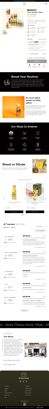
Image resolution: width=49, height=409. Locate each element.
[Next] (45, 198)
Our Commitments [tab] (9, 365)
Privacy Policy (28, 393)
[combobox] (41, 4)
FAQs (5, 397)
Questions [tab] (13, 227)
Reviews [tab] (6, 227)
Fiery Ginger (10, 275)
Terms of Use (28, 395)
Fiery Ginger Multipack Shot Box (35, 203)
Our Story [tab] (13, 345)
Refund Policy (28, 390)
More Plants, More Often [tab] (12, 360)
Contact (6, 388)
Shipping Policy (28, 388)
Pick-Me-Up (10, 256)
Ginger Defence (14, 202)
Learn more (39, 407)
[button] (31, 16)
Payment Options (8, 393)
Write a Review (41, 231)
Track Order (7, 395)
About (5, 390)
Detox (9, 287)
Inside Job (10, 240)
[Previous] (3, 198)
